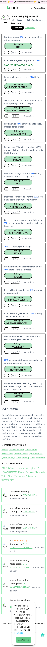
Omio (32, 457)
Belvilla (5, 449)
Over (4, 623)
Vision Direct (8, 476)
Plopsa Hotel (31, 449)
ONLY (4, 468)
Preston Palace (21, 453)
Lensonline (23, 468)
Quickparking (22, 457)
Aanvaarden (23, 640)
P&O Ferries (7, 453)
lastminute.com (16, 449)
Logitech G (34, 468)
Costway (30, 472)
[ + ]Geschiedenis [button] (28, 53)
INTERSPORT (8, 480)
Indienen (18, 28)
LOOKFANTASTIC (9, 472)
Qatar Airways (35, 453)
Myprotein (40, 472)
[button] (18, 46)
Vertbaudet (20, 476)
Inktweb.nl (31, 476)
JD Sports (12, 468)
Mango (21, 472)
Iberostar (40, 457)
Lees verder (19, 632)
